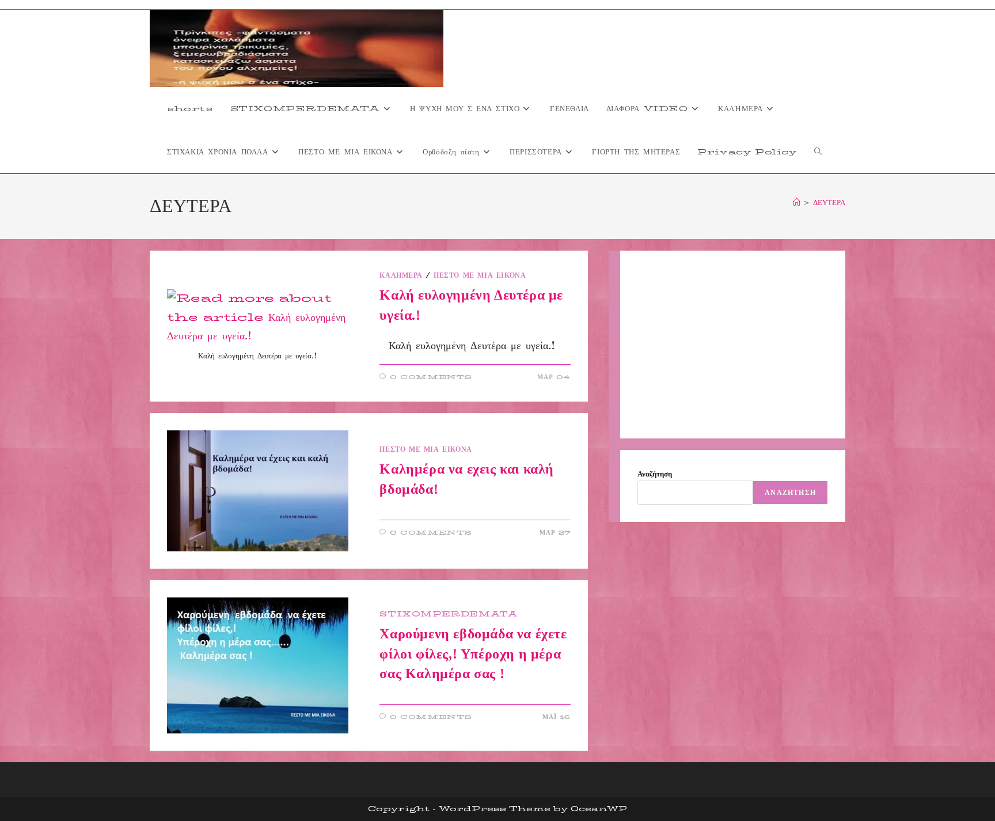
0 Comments (431, 377)
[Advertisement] (732, 345)
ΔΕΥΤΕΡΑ (829, 202)
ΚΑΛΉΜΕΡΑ (400, 275)
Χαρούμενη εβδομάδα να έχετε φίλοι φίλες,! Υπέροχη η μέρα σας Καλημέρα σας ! (473, 653)
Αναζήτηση (654, 473)
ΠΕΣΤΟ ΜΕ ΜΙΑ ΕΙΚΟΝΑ (480, 275)
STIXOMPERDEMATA (448, 613)
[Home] (796, 202)
